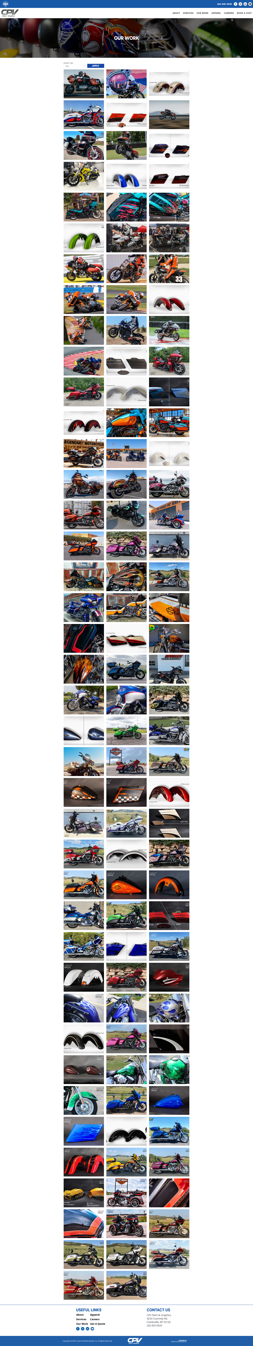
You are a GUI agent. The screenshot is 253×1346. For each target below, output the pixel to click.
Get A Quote (97, 1323)
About (80, 1314)
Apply (95, 65)
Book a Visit (244, 13)
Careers (229, 13)
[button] (84, 85)
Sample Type (68, 63)
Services (81, 1319)
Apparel (216, 13)
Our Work (203, 13)
